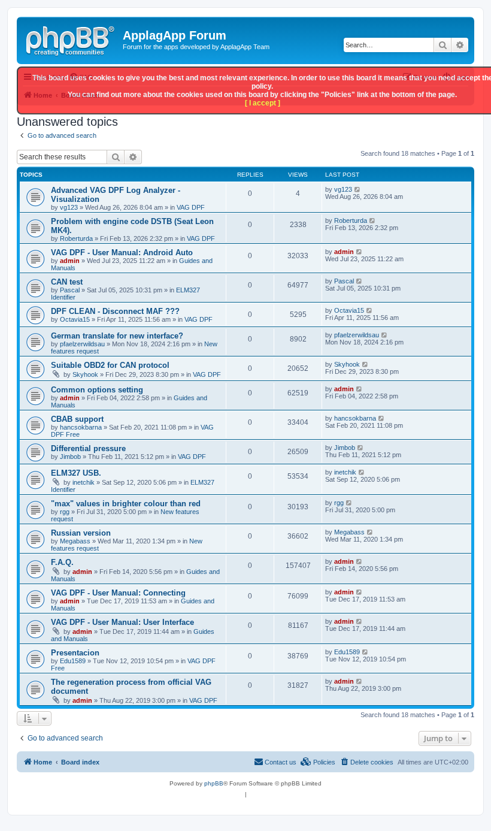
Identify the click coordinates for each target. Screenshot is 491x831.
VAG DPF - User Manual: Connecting (118, 592)
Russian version (81, 532)
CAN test (67, 281)
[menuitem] (366, 762)
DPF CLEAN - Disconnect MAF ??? (115, 311)
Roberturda (76, 238)
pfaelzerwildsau (82, 343)
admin (70, 260)
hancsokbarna (81, 427)
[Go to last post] (358, 189)
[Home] (71, 39)
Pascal (70, 290)
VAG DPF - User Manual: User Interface (122, 622)
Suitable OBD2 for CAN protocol (110, 365)
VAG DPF (191, 207)
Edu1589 (73, 660)
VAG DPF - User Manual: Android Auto (122, 252)
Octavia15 (75, 319)
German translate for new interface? (117, 335)
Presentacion (75, 652)
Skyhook (85, 374)
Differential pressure (88, 448)
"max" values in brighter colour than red (126, 503)
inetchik (83, 482)
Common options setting (97, 389)
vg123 (69, 207)
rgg (64, 511)
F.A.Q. (62, 562)
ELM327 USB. (76, 473)
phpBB (213, 783)
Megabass (75, 541)
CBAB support (77, 419)
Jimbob (70, 456)
